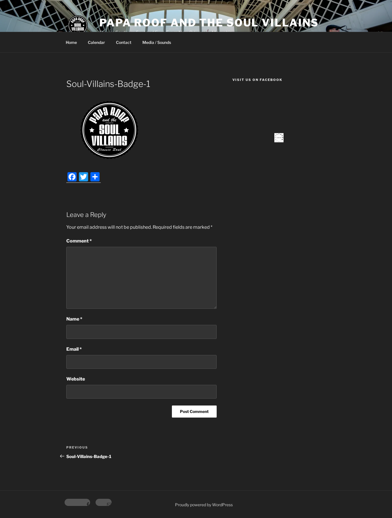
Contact (123, 42)
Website (75, 379)
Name (74, 319)
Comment (79, 241)
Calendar (96, 42)
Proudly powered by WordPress (204, 504)
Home (71, 42)
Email (74, 349)
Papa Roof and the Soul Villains (209, 22)
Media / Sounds (156, 42)
